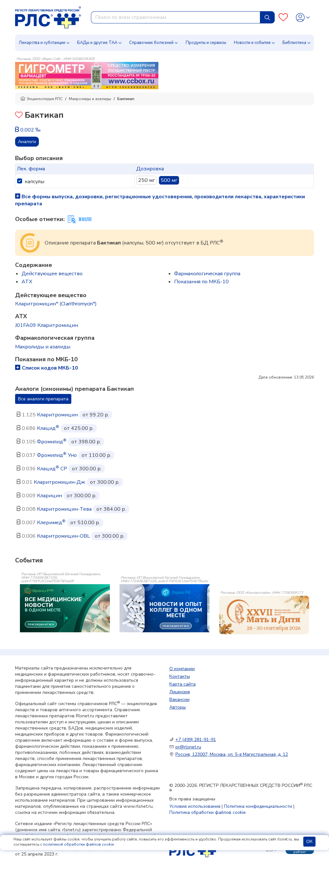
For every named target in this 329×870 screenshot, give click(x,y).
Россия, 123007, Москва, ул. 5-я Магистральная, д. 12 (231, 754)
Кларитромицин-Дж (59, 482)
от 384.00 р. (111, 509)
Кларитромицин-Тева (64, 509)
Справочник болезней (151, 43)
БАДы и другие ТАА (97, 43)
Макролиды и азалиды (90, 98)
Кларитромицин (57, 414)
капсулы (34, 181)
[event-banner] (264, 615)
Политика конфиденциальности (258, 806)
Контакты (179, 676)
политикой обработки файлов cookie (78, 844)
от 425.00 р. (78, 428)
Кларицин (49, 495)
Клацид (48, 428)
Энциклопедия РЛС (45, 98)
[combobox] (175, 17)
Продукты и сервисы (206, 43)
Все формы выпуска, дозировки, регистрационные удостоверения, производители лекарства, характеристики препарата (160, 200)
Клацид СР (52, 468)
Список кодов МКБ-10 (50, 367)
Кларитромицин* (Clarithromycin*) (56, 303)
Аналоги (27, 142)
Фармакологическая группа (207, 273)
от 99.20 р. (96, 414)
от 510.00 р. (85, 522)
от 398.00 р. (86, 441)
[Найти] (267, 17)
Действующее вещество (52, 273)
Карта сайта (182, 684)
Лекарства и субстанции (42, 43)
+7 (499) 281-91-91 (195, 740)
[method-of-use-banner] (86, 75)
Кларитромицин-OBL (63, 536)
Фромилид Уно (57, 455)
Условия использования (194, 806)
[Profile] (303, 17)
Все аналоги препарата (43, 399)
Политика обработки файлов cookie (207, 812)
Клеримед (51, 522)
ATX (27, 281)
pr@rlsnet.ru (188, 747)
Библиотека (294, 43)
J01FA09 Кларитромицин (46, 325)
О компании (182, 669)
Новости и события (252, 43)
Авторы (177, 707)
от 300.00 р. (87, 468)
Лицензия (179, 692)
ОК (309, 842)
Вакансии (179, 699)
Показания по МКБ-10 (201, 281)
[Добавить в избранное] (18, 116)
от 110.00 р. (96, 455)
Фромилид (52, 441)
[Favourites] (283, 17)
